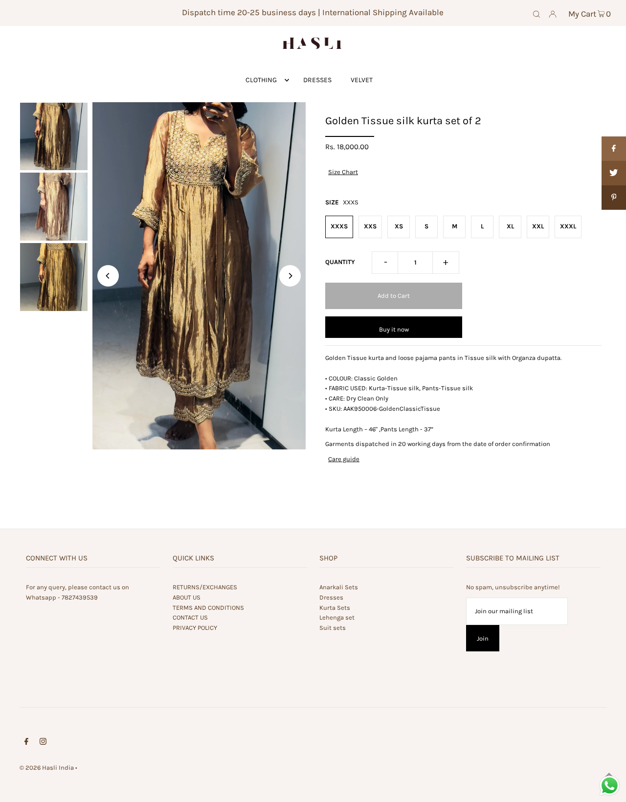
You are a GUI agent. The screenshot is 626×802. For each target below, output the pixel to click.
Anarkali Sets (338, 587)
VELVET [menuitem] (362, 80)
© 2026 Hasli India (47, 767)
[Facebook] (26, 743)
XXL (538, 226)
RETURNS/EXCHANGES (205, 587)
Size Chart (343, 172)
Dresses (331, 597)
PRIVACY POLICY (195, 627)
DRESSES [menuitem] (317, 80)
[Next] (290, 276)
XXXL (568, 226)
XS (399, 226)
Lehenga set (337, 617)
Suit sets (332, 627)
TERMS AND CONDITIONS (208, 607)
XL (510, 226)
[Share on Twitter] (614, 173)
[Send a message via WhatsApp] (609, 785)
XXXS (339, 226)
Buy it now (394, 329)
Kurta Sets (334, 607)
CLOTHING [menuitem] (261, 80)
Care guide (343, 459)
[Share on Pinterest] (614, 197)
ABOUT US (187, 597)
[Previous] (108, 276)
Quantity (340, 262)
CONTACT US (190, 617)
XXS (370, 226)
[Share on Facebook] (614, 148)
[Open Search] (536, 13)
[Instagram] (43, 743)
